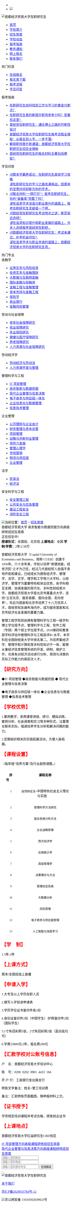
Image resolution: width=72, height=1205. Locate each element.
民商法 (14, 479)
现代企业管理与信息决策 (27, 393)
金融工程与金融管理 (24, 287)
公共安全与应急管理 (24, 504)
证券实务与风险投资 (24, 268)
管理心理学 (18, 448)
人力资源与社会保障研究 (27, 347)
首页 (13, 25)
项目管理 (16, 433)
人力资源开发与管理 (24, 367)
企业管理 (16, 462)
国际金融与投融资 (22, 282)
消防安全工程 (19, 514)
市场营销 (16, 453)
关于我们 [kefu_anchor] (8, 1183)
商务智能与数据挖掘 (24, 388)
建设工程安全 (19, 509)
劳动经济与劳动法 (22, 363)
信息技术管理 (19, 408)
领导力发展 (18, 443)
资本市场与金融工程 (24, 292)
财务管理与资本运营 (24, 429)
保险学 (14, 297)
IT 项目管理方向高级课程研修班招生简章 (31, 1144)
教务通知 (16, 49)
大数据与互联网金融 (24, 277)
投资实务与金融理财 (24, 272)
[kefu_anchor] (16, 84)
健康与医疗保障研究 (24, 337)
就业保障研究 (19, 327)
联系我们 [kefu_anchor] (16, 58)
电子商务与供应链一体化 (27, 398)
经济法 (14, 483)
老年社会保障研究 (22, 322)
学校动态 (16, 39)
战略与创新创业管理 (24, 438)
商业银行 (16, 301)
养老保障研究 (19, 342)
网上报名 (16, 54)
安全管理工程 (19, 499)
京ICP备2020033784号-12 (19, 1191)
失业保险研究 (19, 332)
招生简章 (16, 34)
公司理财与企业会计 (24, 424)
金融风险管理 (19, 306)
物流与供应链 (19, 458)
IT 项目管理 (18, 384)
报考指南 (16, 44)
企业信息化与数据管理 (26, 403)
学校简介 (16, 29)
